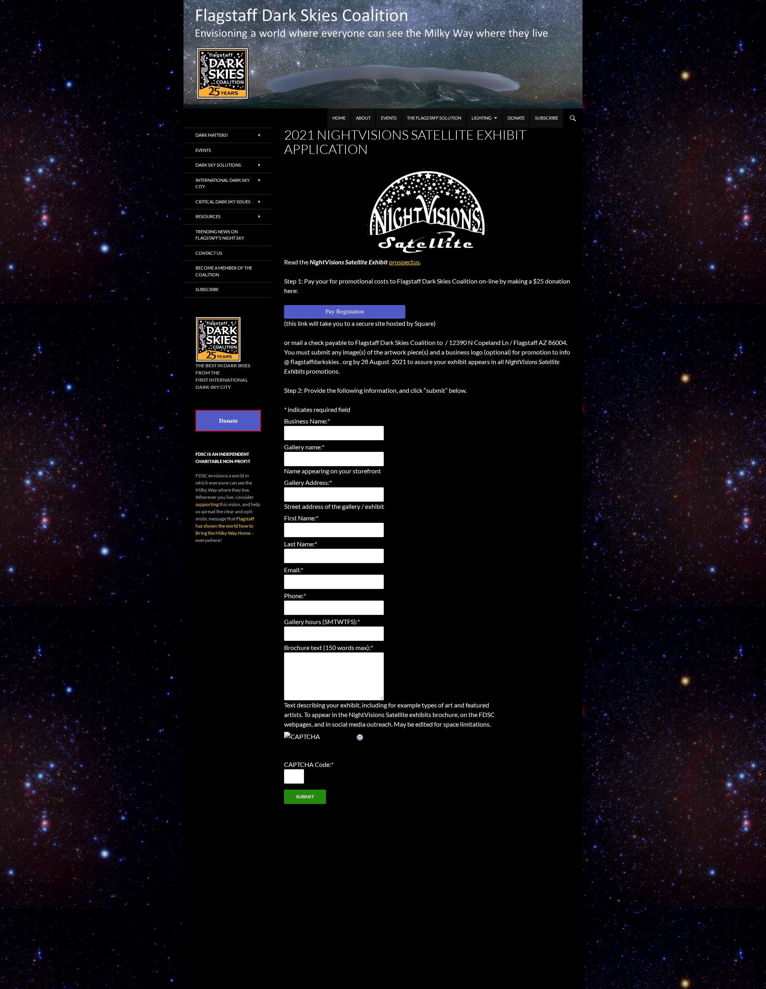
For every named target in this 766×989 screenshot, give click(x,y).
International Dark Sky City (222, 183)
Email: (293, 569)
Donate (516, 117)
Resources (208, 216)
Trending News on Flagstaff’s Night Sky (219, 235)
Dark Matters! (211, 135)
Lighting (482, 117)
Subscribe (546, 117)
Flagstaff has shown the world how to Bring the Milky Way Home (224, 526)
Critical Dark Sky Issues (223, 201)
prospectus (404, 262)
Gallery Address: (308, 482)
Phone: (295, 595)
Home (338, 117)
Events (389, 117)
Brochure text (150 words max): (328, 647)
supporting (207, 504)
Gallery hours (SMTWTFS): (322, 621)
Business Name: (307, 421)
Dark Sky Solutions (218, 164)
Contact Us (208, 253)
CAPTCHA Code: (309, 764)
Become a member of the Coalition (223, 271)
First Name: (301, 518)
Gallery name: (304, 447)
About (363, 117)
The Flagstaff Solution (434, 117)
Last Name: (300, 544)
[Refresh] (360, 736)
